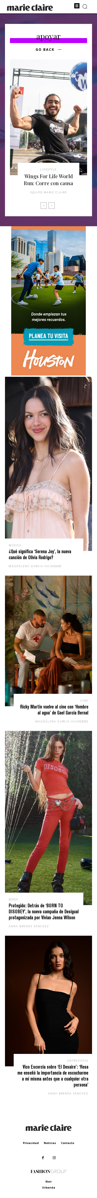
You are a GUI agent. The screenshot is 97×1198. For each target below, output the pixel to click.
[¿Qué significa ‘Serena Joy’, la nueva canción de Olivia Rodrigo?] (48, 464)
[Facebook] (43, 1157)
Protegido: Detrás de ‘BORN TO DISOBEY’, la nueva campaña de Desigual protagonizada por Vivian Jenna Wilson (44, 911)
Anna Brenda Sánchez (29, 926)
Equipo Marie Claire (48, 192)
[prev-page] (44, 205)
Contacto (67, 1143)
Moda (13, 899)
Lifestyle (48, 169)
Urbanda (48, 1187)
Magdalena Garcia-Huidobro (35, 566)
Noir (49, 1181)
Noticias (50, 1143)
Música (15, 545)
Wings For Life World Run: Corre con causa (48, 179)
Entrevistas (77, 1060)
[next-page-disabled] (51, 205)
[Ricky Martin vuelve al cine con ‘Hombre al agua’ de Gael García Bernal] (48, 641)
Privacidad (31, 1143)
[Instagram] (54, 1157)
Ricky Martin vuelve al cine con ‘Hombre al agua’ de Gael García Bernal (54, 710)
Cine (84, 700)
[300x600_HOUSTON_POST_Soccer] (48, 374)
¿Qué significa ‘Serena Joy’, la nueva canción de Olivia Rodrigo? (40, 554)
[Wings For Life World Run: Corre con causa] (48, 117)
